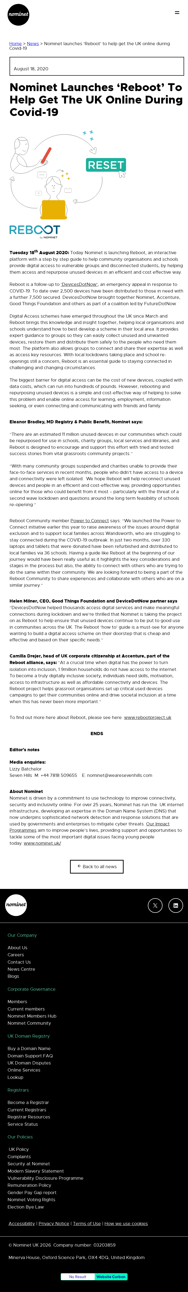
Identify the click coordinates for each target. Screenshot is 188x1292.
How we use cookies (126, 1223)
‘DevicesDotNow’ (79, 284)
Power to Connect (89, 520)
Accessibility (22, 1223)
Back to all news (99, 866)
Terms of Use (87, 1223)
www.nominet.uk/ (42, 843)
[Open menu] (177, 13)
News (33, 43)
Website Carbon (110, 1276)
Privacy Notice (54, 1223)
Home (15, 43)
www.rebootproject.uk (147, 717)
